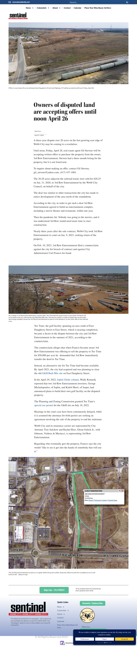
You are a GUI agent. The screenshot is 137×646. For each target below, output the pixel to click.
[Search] (127, 2)
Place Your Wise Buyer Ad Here (97, 8)
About (55, 8)
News (28, 8)
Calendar (77, 8)
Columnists (41, 8)
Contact (67, 8)
